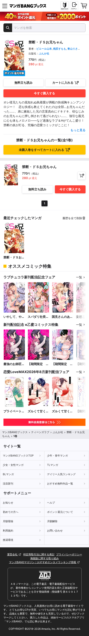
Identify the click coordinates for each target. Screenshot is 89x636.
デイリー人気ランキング (61, 474)
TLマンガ (52, 464)
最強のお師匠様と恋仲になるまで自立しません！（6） (14, 364)
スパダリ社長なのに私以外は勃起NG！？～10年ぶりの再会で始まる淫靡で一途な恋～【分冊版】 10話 (38, 317)
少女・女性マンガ (13, 464)
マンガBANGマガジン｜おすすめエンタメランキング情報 (43, 562)
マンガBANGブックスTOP (18, 455)
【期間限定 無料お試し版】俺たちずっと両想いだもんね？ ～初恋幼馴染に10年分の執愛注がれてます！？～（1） (62, 364)
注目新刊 (8, 483)
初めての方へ (10, 512)
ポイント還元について (60, 512)
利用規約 (8, 530)
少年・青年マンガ (57, 455)
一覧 (79, 277)
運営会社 (12, 554)
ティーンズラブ (40, 432)
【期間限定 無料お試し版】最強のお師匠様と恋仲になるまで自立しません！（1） (38, 364)
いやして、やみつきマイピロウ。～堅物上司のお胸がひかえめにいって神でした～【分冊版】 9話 (14, 317)
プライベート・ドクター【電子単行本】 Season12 (14, 411)
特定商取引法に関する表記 (38, 554)
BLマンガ (8, 474)
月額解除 (52, 521)
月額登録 (8, 521)
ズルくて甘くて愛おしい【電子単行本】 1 (62, 411)
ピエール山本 (44, 48)
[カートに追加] (82, 176)
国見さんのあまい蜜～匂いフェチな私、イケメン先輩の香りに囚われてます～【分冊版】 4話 (62, 317)
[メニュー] (5, 6)
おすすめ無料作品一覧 (60, 483)
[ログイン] (74, 5)
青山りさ (72, 48)
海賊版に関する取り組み (44, 558)
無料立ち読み (23, 82)
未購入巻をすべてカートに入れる (41, 150)
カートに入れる (62, 82)
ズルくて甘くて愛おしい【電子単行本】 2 (38, 411)
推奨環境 (8, 539)
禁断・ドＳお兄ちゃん (14, 257)
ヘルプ (51, 502)
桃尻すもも (59, 48)
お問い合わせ (55, 530)
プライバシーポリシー (69, 554)
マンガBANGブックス (15, 432)
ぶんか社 (44, 53)
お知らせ (8, 502)
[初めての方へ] (64, 5)
